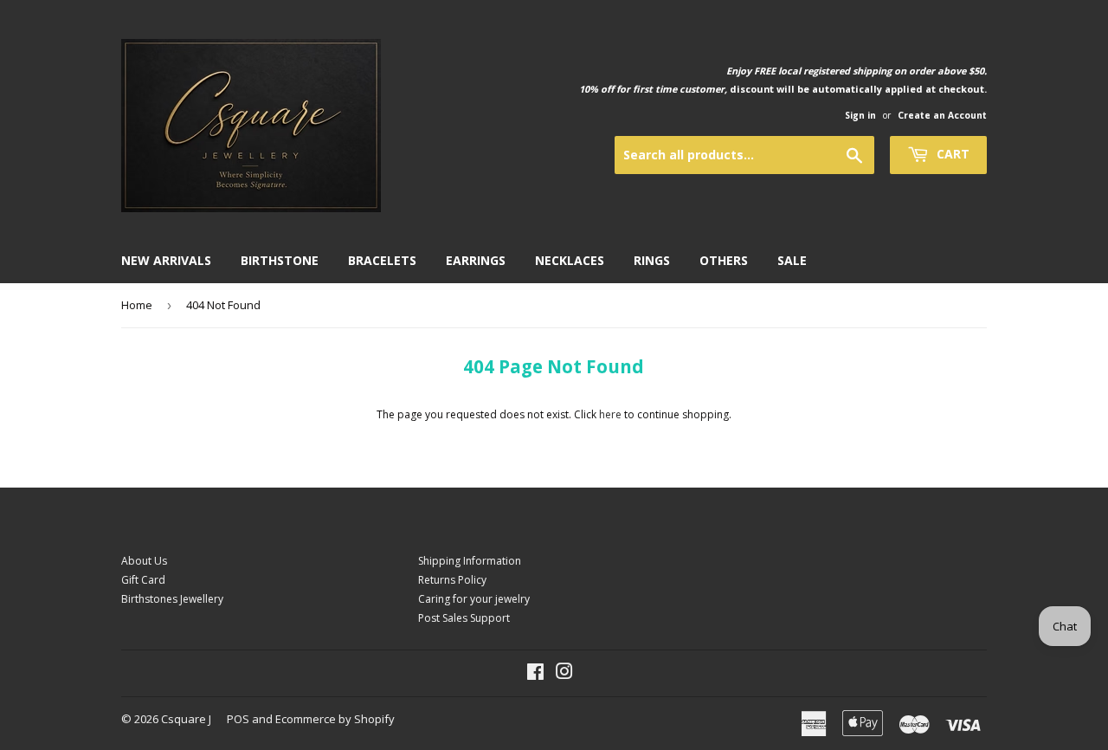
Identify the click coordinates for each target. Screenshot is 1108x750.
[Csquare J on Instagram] (564, 674)
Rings (652, 260)
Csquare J (186, 719)
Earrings (476, 260)
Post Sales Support (464, 618)
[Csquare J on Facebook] (535, 674)
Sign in (860, 115)
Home (136, 305)
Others (723, 260)
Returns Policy (452, 579)
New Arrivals (166, 260)
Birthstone (280, 260)
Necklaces (569, 260)
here (610, 414)
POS (238, 719)
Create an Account (942, 115)
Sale (792, 260)
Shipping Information (469, 560)
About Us (144, 560)
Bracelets (382, 260)
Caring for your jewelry (474, 599)
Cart (951, 153)
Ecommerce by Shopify (335, 719)
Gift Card (143, 579)
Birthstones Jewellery (172, 599)
